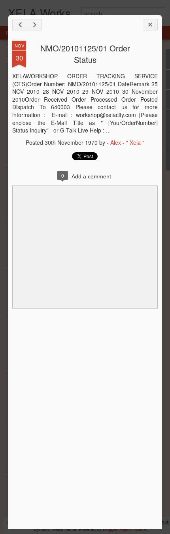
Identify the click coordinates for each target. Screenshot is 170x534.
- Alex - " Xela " (125, 142)
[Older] (34, 24)
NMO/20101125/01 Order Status (85, 53)
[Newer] (19, 24)
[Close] (150, 24)
